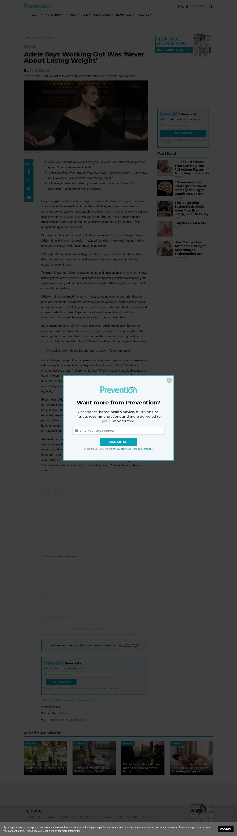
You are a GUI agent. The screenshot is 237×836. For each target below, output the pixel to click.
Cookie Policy (50, 831)
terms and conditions (142, 449)
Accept (226, 828)
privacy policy (120, 449)
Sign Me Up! (118, 442)
